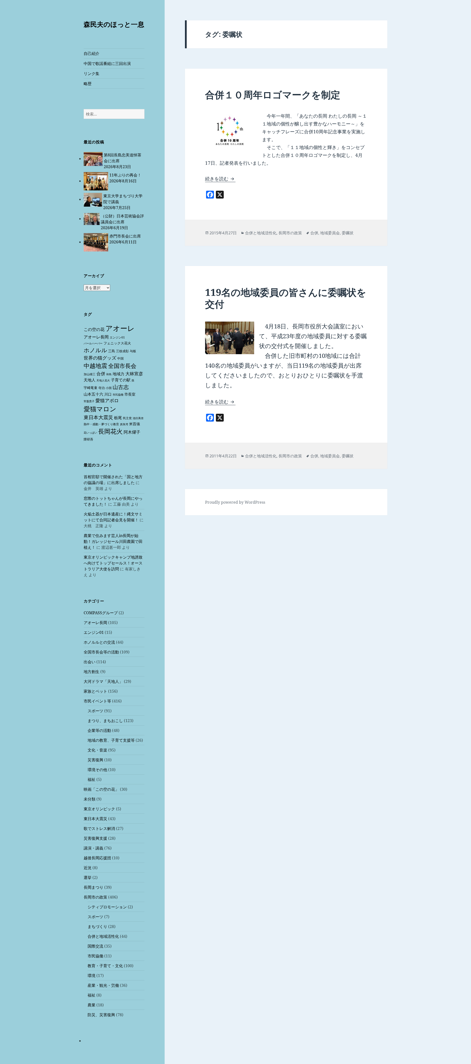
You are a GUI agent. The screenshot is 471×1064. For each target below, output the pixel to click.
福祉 (91, 779)
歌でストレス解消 (99, 828)
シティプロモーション (107, 907)
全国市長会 (122, 366)
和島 (109, 374)
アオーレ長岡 (96, 337)
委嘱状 (347, 233)
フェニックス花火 (117, 343)
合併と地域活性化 (103, 936)
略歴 (88, 83)
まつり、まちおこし (105, 720)
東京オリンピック (99, 809)
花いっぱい (90, 432)
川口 (108, 394)
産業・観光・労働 (103, 985)
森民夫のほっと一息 (114, 24)
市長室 (129, 394)
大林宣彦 (134, 373)
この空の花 (94, 329)
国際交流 (95, 946)
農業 (91, 1005)
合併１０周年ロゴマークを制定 (272, 94)
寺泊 (101, 388)
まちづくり (97, 926)
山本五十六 (93, 394)
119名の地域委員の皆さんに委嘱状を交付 (285, 298)
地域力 (118, 373)
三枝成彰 (122, 351)
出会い (89, 661)
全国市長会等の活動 (101, 652)
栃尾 (118, 417)
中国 (120, 358)
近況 (88, 867)
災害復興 (95, 760)
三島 (111, 351)
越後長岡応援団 (97, 858)
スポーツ (95, 711)
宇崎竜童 (90, 387)
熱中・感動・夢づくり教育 (101, 424)
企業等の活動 (99, 730)
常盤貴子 (89, 401)
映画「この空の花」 (101, 789)
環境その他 (97, 769)
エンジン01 (117, 337)
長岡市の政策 (95, 897)
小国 (109, 388)
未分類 (89, 799)
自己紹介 (91, 53)
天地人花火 (103, 380)
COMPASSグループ (101, 612)
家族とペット (95, 691)
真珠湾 (124, 424)
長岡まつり (93, 887)
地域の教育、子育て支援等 (111, 740)
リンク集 (91, 73)
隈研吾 (88, 439)
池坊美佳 (138, 418)
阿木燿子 (132, 432)
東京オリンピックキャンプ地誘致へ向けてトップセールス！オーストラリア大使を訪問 (113, 563)
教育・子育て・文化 (105, 965)
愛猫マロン (100, 408)
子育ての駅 (121, 380)
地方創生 (91, 671)
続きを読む (220, 178)
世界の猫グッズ (100, 358)
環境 (91, 975)
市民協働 (118, 394)
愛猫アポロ (107, 400)
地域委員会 (330, 233)
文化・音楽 (97, 750)
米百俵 (134, 423)
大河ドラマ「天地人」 (103, 681)
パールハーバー (93, 343)
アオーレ (120, 328)
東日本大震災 (98, 417)
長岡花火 (110, 431)
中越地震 (95, 366)
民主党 (127, 418)
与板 (133, 351)
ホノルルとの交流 (99, 642)
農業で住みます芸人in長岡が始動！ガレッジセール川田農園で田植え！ (113, 541)
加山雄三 (89, 374)
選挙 (88, 877)
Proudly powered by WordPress (235, 502)
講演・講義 (93, 848)
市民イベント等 (97, 701)
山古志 (121, 387)
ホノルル (95, 350)
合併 (100, 373)
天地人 (89, 380)
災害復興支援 (95, 838)
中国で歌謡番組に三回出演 (107, 63)
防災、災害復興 (101, 1014)
